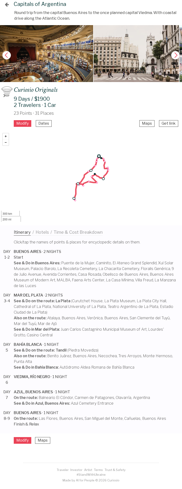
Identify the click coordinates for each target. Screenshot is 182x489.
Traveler (63, 470)
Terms (98, 470)
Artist (88, 470)
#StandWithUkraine (91, 474)
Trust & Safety (115, 470)
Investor (76, 470)
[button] (175, 55)
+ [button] (6, 136)
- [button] (6, 142)
